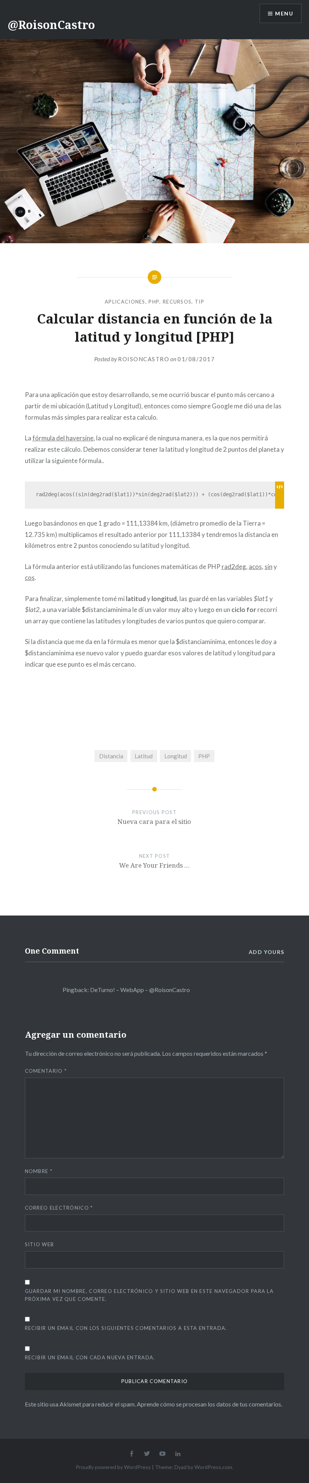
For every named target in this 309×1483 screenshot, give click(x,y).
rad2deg (234, 567)
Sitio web (39, 1244)
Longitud (175, 756)
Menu (284, 13)
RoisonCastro (143, 359)
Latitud (144, 756)
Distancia (111, 756)
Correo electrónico (59, 1208)
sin (268, 567)
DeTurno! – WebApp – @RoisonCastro (140, 989)
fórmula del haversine (62, 438)
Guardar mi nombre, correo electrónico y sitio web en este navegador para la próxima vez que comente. (149, 1295)
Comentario (46, 1071)
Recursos (177, 302)
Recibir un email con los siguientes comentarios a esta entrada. (126, 1328)
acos (255, 567)
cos (30, 577)
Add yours (267, 952)
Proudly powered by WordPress (113, 1467)
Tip (199, 302)
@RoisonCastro (51, 24)
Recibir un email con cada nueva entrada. (90, 1357)
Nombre (38, 1171)
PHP (153, 302)
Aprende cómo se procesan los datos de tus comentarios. (209, 1404)
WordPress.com (213, 1467)
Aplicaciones (125, 302)
